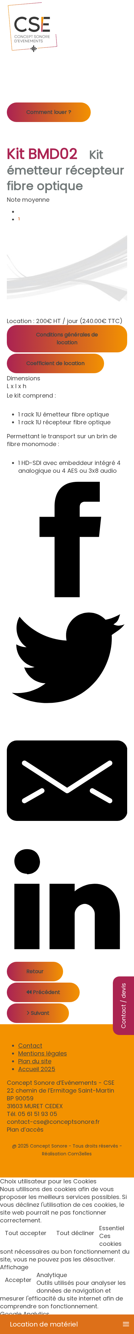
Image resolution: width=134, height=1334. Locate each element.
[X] (67, 660)
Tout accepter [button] (26, 1233)
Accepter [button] (18, 1280)
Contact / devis (123, 1005)
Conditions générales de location (67, 338)
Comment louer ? (48, 112)
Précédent (46, 992)
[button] (124, 657)
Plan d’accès (25, 1129)
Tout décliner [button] (75, 1233)
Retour (35, 971)
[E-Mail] (67, 780)
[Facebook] (67, 539)
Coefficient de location (55, 363)
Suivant (39, 1013)
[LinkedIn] (67, 901)
